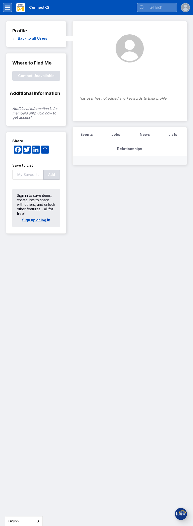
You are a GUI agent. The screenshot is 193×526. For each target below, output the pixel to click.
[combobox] (24, 521)
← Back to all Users (29, 38)
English (13, 521)
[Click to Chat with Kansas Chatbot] (181, 514)
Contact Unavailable (36, 76)
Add (51, 174)
